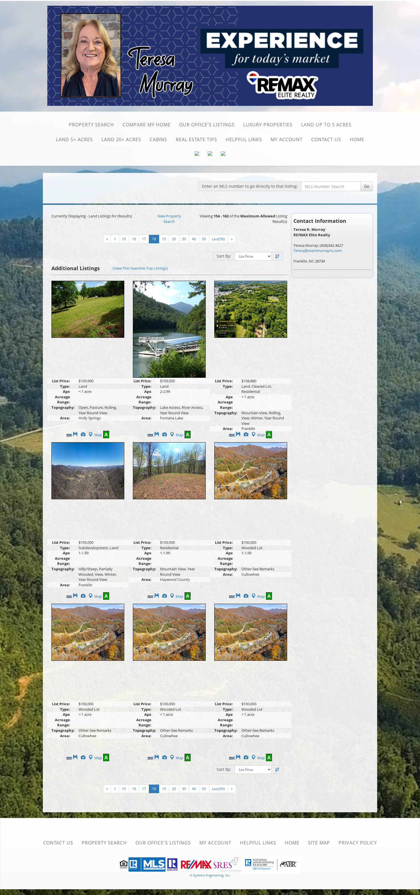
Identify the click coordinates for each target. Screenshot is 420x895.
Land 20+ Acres (121, 139)
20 (174, 239)
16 (134, 239)
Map (98, 434)
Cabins (158, 139)
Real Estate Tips (196, 139)
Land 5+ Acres (74, 139)
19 (164, 239)
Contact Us (326, 139)
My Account (287, 139)
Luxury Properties (268, 125)
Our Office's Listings (207, 125)
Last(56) (218, 239)
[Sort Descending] (277, 256)
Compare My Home (147, 125)
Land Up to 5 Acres (326, 125)
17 (144, 239)
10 (124, 239)
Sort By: (224, 256)
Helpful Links (244, 139)
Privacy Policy (358, 843)
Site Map (319, 843)
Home (357, 139)
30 (184, 239)
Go (366, 186)
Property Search (91, 125)
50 (204, 239)
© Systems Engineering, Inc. (210, 875)
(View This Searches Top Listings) (140, 268)
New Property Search (169, 218)
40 (194, 239)
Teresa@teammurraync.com (317, 250)
